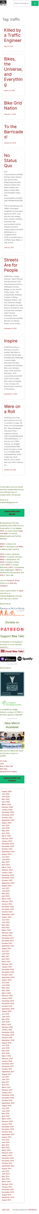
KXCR (2, 562)
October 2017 (7, 1069)
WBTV (2, 547)
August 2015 (6, 1137)
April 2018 (6, 1053)
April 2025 (6, 833)
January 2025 (7, 841)
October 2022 (7, 912)
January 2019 (7, 1030)
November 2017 (8, 1066)
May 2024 (5, 862)
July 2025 (5, 825)
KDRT (2, 554)
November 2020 (8, 972)
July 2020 (5, 982)
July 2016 (5, 1108)
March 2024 (6, 867)
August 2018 (6, 1043)
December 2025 (8, 812)
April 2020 (6, 990)
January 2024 (7, 873)
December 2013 (8, 1189)
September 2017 (8, 1072)
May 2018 (5, 1051)
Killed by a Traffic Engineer (13, 35)
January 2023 (7, 904)
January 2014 (7, 1187)
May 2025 (5, 831)
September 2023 (8, 883)
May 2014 (5, 1176)
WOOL (21, 547)
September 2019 (8, 1009)
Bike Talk (5, 1210)
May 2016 (5, 1113)
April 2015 (6, 1147)
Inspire (10, 340)
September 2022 (8, 914)
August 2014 (6, 1168)
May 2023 (5, 894)
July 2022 (5, 920)
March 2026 (6, 804)
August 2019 (6, 1011)
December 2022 (8, 907)
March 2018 (6, 1056)
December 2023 (8, 875)
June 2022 (6, 922)
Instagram (4, 586)
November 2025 (8, 815)
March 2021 (6, 962)
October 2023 (7, 880)
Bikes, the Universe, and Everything (13, 71)
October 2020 (7, 975)
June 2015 (6, 1142)
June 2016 (6, 1111)
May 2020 (5, 988)
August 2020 (7, 980)
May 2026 (5, 799)
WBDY (2, 559)
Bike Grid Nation (13, 105)
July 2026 (5, 794)
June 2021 (6, 954)
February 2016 (7, 1121)
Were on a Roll (12, 409)
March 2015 (6, 1150)
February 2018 (7, 1059)
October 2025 (7, 817)
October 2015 (7, 1132)
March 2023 (6, 899)
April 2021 (6, 959)
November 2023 (8, 878)
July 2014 (5, 1171)
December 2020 (8, 969)
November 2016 (8, 1098)
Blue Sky (13, 583)
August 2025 (7, 823)
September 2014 (8, 1166)
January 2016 (7, 1124)
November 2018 (8, 1035)
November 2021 (8, 941)
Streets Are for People (11, 265)
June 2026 (6, 797)
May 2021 (5, 956)
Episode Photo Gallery (8, 771)
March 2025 (6, 836)
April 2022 (6, 927)
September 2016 (8, 1103)
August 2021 (6, 948)
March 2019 (6, 1024)
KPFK (2, 531)
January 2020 (7, 998)
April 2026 (6, 802)
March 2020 (6, 993)
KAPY (11, 567)
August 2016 (6, 1106)
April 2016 (6, 1116)
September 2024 (8, 852)
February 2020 (7, 996)
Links (2, 764)
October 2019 (7, 1006)
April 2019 (6, 1022)
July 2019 (5, 1014)
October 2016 (7, 1100)
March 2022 (6, 930)
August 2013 (6, 1195)
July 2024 (5, 857)
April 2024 (6, 865)
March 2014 (6, 1182)
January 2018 (7, 1061)
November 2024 (8, 846)
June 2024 (6, 859)
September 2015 (8, 1134)
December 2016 (8, 1095)
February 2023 (7, 901)
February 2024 (7, 870)
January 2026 (7, 810)
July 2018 (5, 1045)
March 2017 (6, 1087)
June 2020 (6, 985)
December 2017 (8, 1064)
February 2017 (7, 1090)
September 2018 (8, 1040)
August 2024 (7, 854)
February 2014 (7, 1184)
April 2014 (6, 1179)
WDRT (8, 565)
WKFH (17, 570)
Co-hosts (3, 761)
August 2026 (7, 791)
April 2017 (5, 1085)
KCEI (2, 575)
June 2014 (6, 1174)
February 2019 (7, 1027)
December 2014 (8, 1158)
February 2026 (7, 807)
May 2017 (5, 1082)
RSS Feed (3, 769)
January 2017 (7, 1093)
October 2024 (7, 849)
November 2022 (8, 909)
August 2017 (6, 1074)
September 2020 (8, 977)
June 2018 (6, 1048)
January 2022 (7, 935)
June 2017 (6, 1079)
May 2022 (5, 925)
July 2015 (5, 1140)
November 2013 (8, 1192)
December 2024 (8, 844)
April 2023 (6, 896)
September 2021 (8, 946)
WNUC (2, 544)
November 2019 (8, 1003)
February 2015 (7, 1153)
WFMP (2, 557)
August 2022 (7, 917)
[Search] (34, 3)
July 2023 (5, 888)
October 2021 (7, 943)
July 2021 (5, 951)
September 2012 (8, 1197)
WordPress (32, 1210)
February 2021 (7, 964)
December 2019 (8, 1001)
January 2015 (7, 1155)
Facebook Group (13, 580)
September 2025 (8, 820)
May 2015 (5, 1145)
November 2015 (8, 1129)
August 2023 (7, 886)
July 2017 (5, 1077)
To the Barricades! (13, 131)
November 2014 (8, 1161)
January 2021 (7, 967)
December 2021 (8, 938)
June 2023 (6, 891)
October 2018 (7, 1038)
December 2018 (8, 1032)
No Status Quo (10, 160)
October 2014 (7, 1163)
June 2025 (6, 828)
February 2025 (7, 838)
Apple (21, 591)
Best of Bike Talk (6, 766)
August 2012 (6, 1200)
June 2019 (6, 1017)
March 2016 (6, 1119)
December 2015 (8, 1127)
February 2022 (7, 933)
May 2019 (5, 1019)
